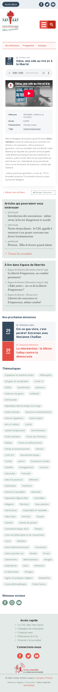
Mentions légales (16, 682)
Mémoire (33, 479)
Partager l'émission (43, 192)
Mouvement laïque (29, 455)
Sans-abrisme (42, 504)
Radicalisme (11, 565)
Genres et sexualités (15, 491)
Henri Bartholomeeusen (17, 547)
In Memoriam (11, 571)
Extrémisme (11, 510)
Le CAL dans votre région (30, 624)
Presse (49, 677)
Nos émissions (12, 45)
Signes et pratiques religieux (19, 577)
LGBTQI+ (9, 455)
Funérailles (39, 498)
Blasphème (44, 577)
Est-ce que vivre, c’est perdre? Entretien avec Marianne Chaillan (32, 333)
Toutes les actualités (19, 253)
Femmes (26, 516)
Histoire (39, 448)
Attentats (36, 491)
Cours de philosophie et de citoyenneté (24, 534)
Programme (28, 45)
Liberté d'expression (32, 129)
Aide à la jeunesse (14, 479)
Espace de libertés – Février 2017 (23, 294)
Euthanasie (10, 485)
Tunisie (8, 461)
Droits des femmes (36, 436)
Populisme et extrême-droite (19, 375)
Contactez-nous (25, 632)
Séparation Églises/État (16, 498)
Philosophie (45, 375)
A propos (40, 677)
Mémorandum (30, 559)
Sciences (44, 467)
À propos (42, 45)
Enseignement (26, 467)
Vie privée (30, 682)
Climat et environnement (17, 448)
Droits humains (12, 436)
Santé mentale (12, 412)
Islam (25, 565)
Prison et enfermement (30, 442)
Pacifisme (27, 485)
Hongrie (48, 559)
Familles (9, 467)
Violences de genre (14, 393)
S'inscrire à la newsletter (29, 640)
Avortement (23, 387)
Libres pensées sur (14, 553)
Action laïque (36, 418)
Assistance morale (40, 461)
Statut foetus (39, 584)
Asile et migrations (14, 418)
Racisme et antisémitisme (38, 412)
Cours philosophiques (15, 584)
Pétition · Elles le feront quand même (30, 245)
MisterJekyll (29, 685)
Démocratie (11, 399)
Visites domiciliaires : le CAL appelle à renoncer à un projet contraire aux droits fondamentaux (30, 232)
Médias (8, 442)
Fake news (10, 516)
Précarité (25, 473)
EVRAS (8, 387)
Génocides (10, 473)
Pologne (29, 571)
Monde (33, 553)
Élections (24, 504)
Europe (40, 516)
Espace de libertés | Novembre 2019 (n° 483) (28, 282)
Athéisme (39, 565)
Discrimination (38, 430)
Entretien (21, 541)
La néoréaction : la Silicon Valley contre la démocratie (34, 352)
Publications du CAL (28, 636)
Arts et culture (12, 424)
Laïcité (28, 424)
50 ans (46, 553)
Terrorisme (40, 547)
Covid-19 (38, 381)
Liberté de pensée (28, 522)
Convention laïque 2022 (16, 528)
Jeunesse (40, 387)
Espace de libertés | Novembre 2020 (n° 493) (28, 269)
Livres (8, 541)
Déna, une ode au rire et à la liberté (34, 62)
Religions (9, 504)
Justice (21, 461)
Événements (11, 559)
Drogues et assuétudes (16, 381)
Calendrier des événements (31, 628)
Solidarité (34, 393)
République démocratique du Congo (23, 405)
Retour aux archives (14, 192)
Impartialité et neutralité (35, 510)
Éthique (38, 528)
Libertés (9, 522)
